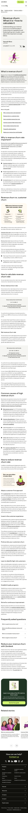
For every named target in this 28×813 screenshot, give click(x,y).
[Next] (16, 745)
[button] (13, 624)
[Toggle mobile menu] (26, 2)
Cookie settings (23, 807)
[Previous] (11, 745)
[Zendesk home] (4, 2)
